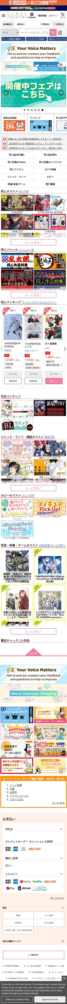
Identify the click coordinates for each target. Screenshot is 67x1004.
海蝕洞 (7, 350)
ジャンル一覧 (26, 249)
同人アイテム (17, 169)
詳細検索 (60, 32)
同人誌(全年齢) (16, 154)
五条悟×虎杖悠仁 (33, 367)
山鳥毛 (8, 367)
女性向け (60, 24)
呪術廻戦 (29, 364)
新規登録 (42, 15)
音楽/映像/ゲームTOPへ (52, 545)
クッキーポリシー (58, 972)
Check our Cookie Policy (17, 999)
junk (47, 348)
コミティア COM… (36, 38)
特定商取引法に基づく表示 (18, 978)
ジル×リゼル (16, 799)
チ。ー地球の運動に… (13, 38)
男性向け (46, 24)
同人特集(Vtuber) (17, 162)
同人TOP (24, 191)
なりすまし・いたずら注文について (48, 978)
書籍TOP (50, 437)
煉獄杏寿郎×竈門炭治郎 (54, 364)
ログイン (53, 15)
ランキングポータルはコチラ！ (39, 302)
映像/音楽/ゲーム (17, 184)
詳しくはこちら (57, 897)
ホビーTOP (28, 495)
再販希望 (13, 380)
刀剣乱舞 (9, 363)
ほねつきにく (32, 350)
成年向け (21, 24)
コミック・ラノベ (16, 176)
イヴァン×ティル (18, 795)
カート (56, 381)
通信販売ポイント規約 (56, 966)
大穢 (11, 788)
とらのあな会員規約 (33, 966)
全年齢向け (8, 24)
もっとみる (58, 802)
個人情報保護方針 (37, 972)
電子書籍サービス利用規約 (14, 972)
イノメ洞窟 (15, 785)
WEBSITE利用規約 (12, 966)
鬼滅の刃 (50, 361)
